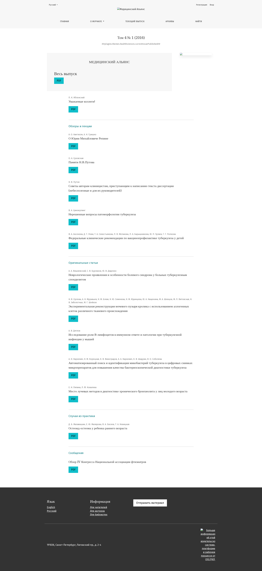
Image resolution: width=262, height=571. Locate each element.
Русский (54, 5)
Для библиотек (98, 514)
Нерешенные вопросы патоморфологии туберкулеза (102, 214)
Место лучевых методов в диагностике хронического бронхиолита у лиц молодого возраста (128, 391)
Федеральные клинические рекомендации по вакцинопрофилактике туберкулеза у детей (126, 238)
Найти (198, 21)
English (51, 507)
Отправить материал (150, 503)
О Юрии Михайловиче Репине (88, 138)
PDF (59, 80)
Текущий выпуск (134, 21)
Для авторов (97, 511)
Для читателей (98, 507)
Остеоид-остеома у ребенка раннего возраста (98, 428)
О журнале (96, 21)
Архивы (170, 21)
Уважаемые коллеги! (82, 101)
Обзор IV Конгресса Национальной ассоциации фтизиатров (107, 462)
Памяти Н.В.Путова (81, 162)
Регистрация (201, 5)
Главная (64, 21)
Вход (212, 5)
